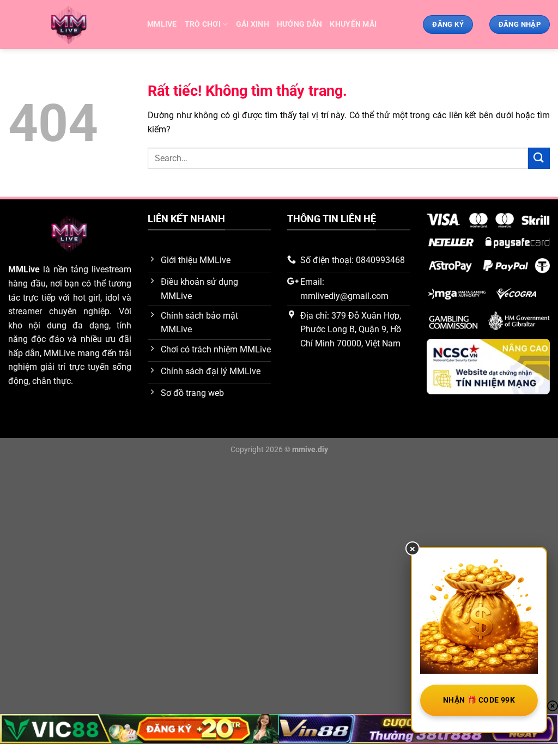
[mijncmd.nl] (69, 24)
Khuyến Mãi (353, 24)
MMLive (24, 269)
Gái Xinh (252, 24)
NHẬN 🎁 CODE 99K (479, 700)
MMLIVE (162, 24)
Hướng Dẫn (300, 24)
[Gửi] (539, 158)
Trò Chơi (203, 24)
